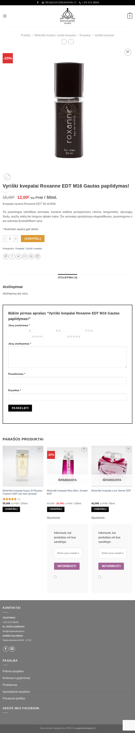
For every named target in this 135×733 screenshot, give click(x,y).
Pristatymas (10, 684)
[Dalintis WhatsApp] (6, 256)
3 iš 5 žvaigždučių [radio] (74, 330)
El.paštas (14, 390)
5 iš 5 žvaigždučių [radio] (55, 336)
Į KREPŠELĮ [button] (11, 509)
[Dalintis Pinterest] (31, 256)
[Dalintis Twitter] (18, 256)
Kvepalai (85, 35)
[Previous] (2, 522)
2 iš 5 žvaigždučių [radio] (44, 330)
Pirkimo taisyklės (13, 671)
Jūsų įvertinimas (19, 325)
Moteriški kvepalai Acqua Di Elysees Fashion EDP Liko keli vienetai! (22, 492)
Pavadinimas (16, 373)
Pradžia (26, 35)
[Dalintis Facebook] (12, 256)
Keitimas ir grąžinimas (16, 678)
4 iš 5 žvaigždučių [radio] (20, 336)
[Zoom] (7, 176)
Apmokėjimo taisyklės (16, 691)
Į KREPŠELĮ (32, 238)
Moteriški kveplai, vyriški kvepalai (55, 35)
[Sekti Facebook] (38, 2)
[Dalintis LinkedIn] (37, 256)
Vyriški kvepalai (104, 35)
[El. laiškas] (12, 649)
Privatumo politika (14, 698)
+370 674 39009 (10, 622)
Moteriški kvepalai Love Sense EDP (111, 490)
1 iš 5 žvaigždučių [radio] (18, 330)
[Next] (132, 522)
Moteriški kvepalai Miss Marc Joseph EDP (67, 492)
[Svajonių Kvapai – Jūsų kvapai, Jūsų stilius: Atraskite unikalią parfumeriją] (67, 16)
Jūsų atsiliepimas (19, 343)
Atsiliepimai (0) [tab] (67, 277)
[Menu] (5, 16)
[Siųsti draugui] (25, 256)
